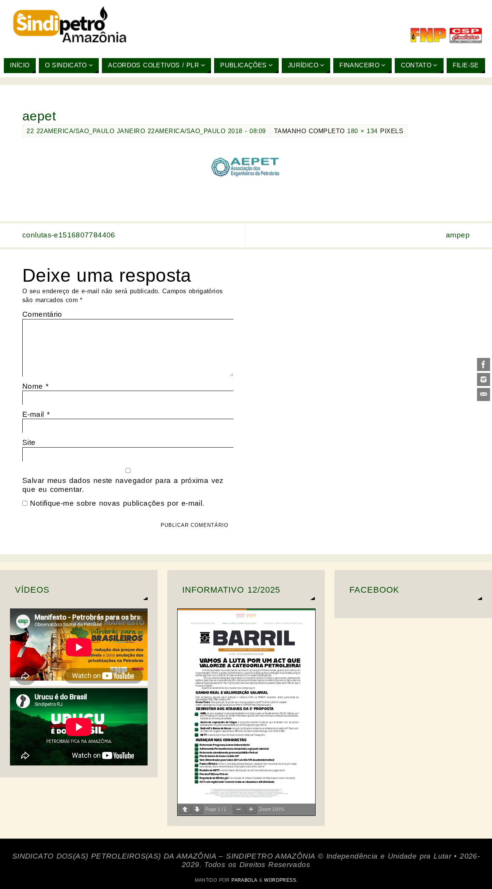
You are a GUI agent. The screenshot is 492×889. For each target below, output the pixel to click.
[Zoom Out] (238, 809)
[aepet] (246, 168)
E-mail (36, 414)
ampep (458, 235)
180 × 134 (362, 130)
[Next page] (197, 809)
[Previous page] (185, 809)
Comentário (42, 314)
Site (29, 442)
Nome (35, 386)
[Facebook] (483, 364)
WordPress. (280, 880)
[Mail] (483, 394)
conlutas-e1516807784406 (68, 235)
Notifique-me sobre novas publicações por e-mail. (117, 503)
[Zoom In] (251, 809)
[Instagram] (483, 379)
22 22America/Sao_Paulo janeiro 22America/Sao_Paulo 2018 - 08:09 (146, 130)
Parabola (244, 880)
